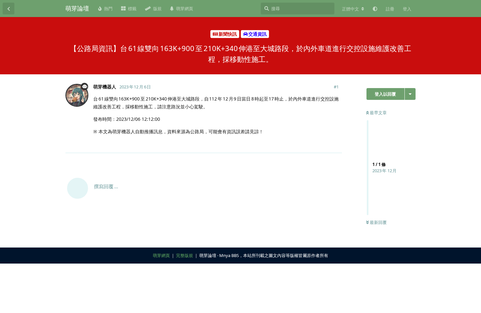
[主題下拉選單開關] (410, 94)
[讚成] (308, 144)
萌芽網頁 (161, 255)
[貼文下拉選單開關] (336, 144)
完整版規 (184, 255)
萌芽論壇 (77, 8)
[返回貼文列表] (8, 8)
